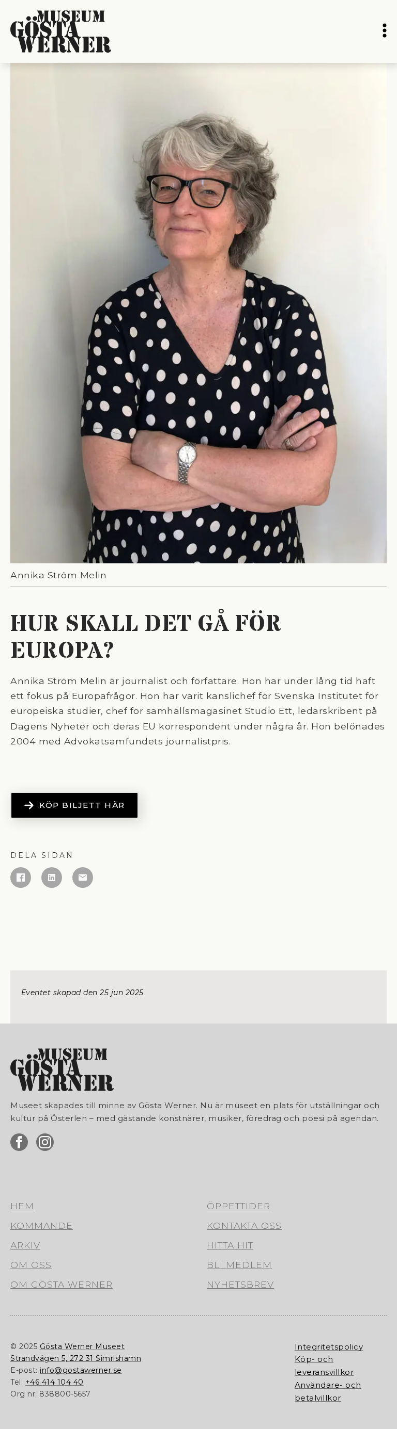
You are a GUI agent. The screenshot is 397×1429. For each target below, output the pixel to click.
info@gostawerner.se (81, 1370)
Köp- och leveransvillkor (324, 1365)
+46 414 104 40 (54, 1382)
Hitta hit (230, 1245)
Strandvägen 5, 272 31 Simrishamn (75, 1358)
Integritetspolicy (329, 1347)
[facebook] (19, 1142)
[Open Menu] (385, 31)
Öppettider (238, 1205)
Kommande (41, 1225)
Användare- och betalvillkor (328, 1391)
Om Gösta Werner (61, 1284)
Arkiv (25, 1245)
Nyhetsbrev (240, 1284)
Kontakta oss (244, 1225)
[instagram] (45, 1142)
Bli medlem (239, 1264)
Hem (22, 1205)
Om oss (31, 1264)
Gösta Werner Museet (82, 1346)
